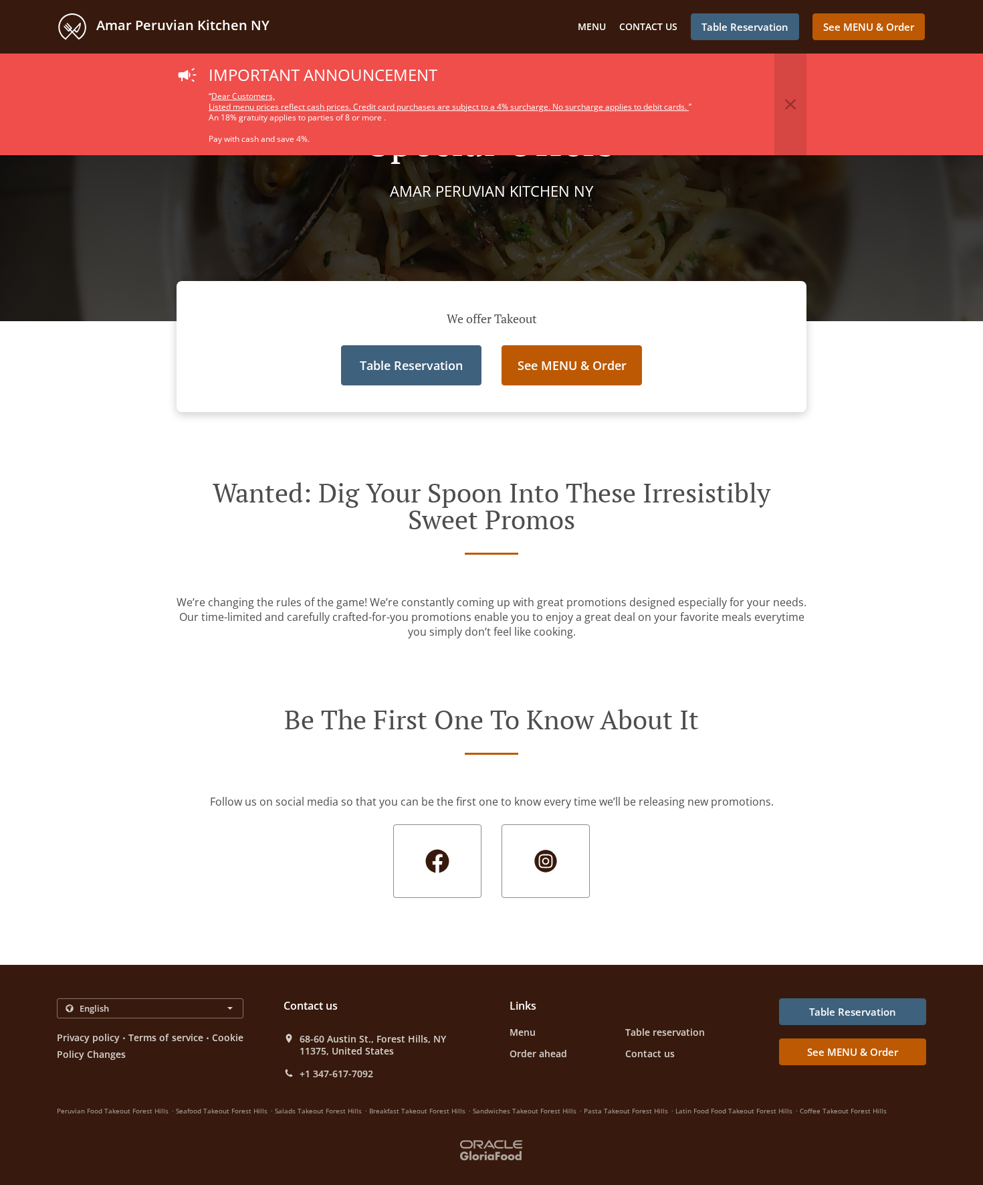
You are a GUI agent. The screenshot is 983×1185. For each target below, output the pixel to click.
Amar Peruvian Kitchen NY (181, 25)
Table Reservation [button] (744, 26)
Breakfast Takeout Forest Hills (417, 1110)
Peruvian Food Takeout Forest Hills (113, 1110)
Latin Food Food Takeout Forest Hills (733, 1110)
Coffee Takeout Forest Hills (843, 1110)
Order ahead (538, 1053)
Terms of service (165, 1037)
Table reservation (665, 1032)
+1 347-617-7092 (336, 1074)
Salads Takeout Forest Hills (318, 1110)
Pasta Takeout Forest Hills (626, 1110)
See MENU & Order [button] (868, 26)
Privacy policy (88, 1037)
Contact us (648, 26)
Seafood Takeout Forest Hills (221, 1110)
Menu (592, 26)
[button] (790, 104)
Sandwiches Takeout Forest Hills (524, 1110)
